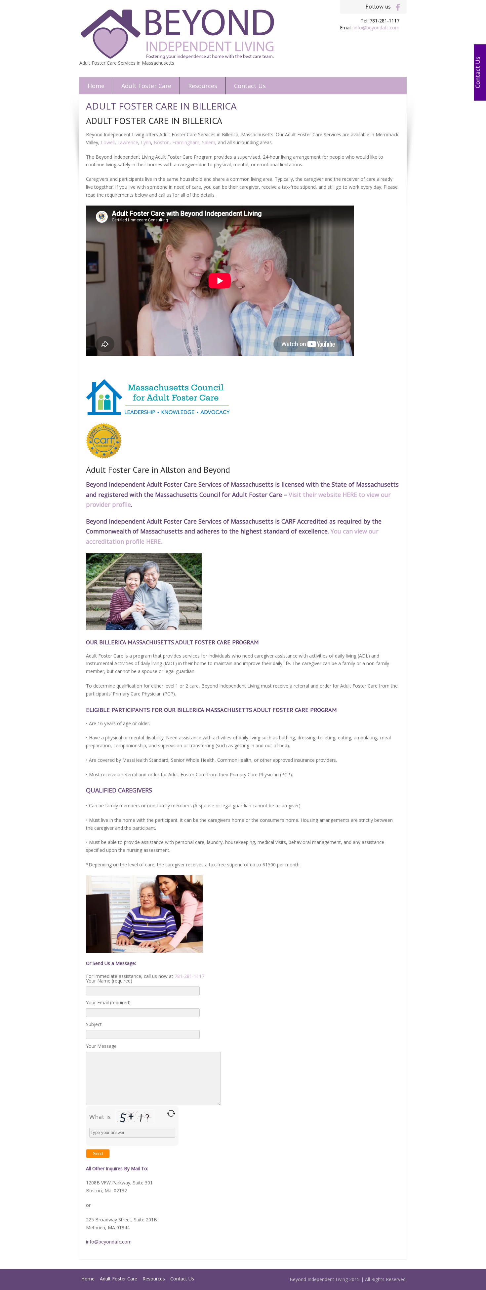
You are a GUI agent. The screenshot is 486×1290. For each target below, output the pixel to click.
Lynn (146, 142)
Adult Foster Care (146, 86)
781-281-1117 (189, 976)
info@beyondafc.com (376, 27)
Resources (202, 86)
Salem (208, 142)
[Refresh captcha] (171, 1113)
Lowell (108, 142)
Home (96, 86)
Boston (162, 142)
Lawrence (127, 142)
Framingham (185, 142)
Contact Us (250, 86)
